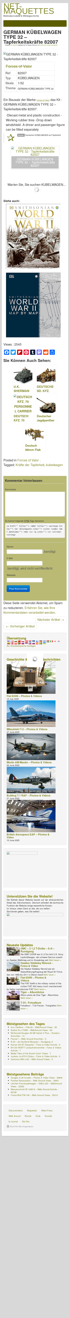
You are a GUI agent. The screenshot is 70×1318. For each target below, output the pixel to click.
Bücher (28, 1115)
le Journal (13, 1121)
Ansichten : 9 (28, 1038)
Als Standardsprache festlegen (21, 645)
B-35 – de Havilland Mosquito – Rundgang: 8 (32, 1041)
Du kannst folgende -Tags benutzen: (24, 520)
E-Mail (10, 558)
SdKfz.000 (40, 45)
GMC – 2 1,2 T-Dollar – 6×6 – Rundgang (38, 950)
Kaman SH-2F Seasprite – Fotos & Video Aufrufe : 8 (35, 1044)
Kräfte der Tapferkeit (30, 465)
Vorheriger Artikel (20, 626)
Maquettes (32, 1110)
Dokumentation (16, 1110)
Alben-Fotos (47, 1110)
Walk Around (15, 1115)
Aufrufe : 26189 (34, 1091)
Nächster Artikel (50, 619)
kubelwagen (54, 465)
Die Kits (25, 1121)
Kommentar (10, 489)
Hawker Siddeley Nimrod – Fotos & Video (37, 964)
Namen (10, 546)
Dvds (38, 1115)
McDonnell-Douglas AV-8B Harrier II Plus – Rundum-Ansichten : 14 (35, 1034)
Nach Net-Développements (21, 1126)
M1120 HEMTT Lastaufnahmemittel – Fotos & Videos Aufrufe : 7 (36, 1049)
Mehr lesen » (55, 960)
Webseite (11, 575)
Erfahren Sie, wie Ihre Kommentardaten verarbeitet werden (29, 610)
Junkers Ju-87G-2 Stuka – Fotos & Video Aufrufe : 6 (35, 1056)
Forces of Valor (19, 66)
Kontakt (48, 1115)
